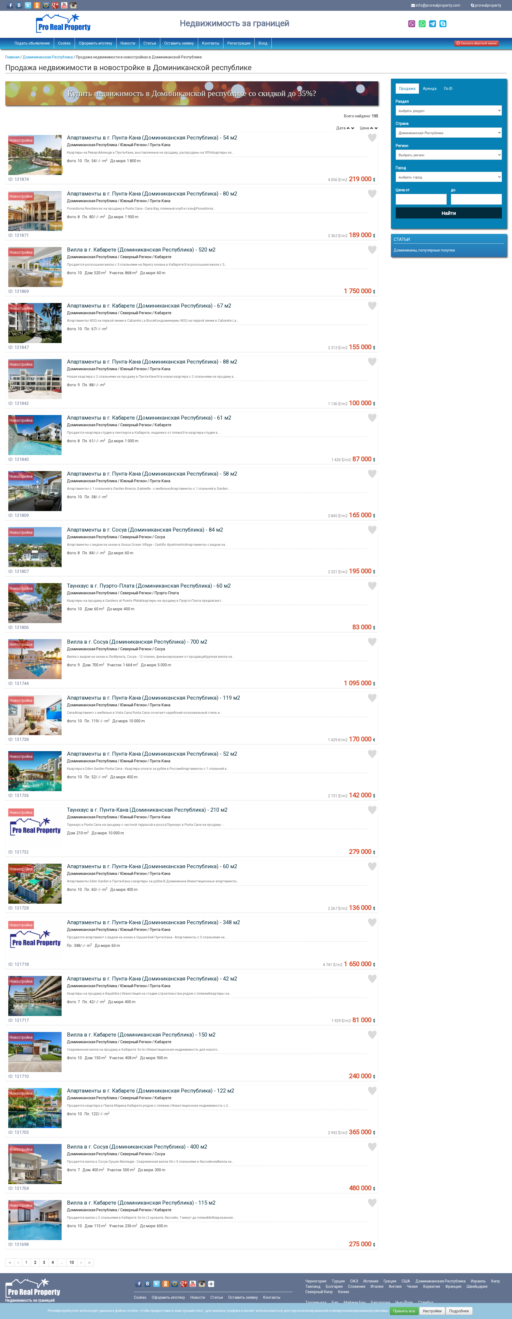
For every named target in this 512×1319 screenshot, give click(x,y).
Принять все (404, 1311)
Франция (453, 1286)
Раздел (402, 101)
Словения (356, 1286)
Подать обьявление (32, 43)
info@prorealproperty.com (438, 5)
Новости (128, 43)
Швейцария (477, 1286)
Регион (402, 146)
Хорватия (431, 1286)
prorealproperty (488, 5)
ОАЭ (354, 1281)
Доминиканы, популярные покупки (424, 250)
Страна (402, 123)
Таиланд (313, 1286)
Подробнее (459, 1311)
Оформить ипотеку (95, 43)
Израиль (478, 1281)
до (453, 190)
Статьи (149, 43)
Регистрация (238, 43)
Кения (343, 1292)
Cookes (64, 43)
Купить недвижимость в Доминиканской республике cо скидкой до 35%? (191, 93)
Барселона (380, 1302)
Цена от (403, 190)
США (406, 1281)
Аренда (430, 88)
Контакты (210, 43)
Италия (377, 1286)
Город (401, 168)
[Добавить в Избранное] (372, 138)
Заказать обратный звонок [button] (478, 43)
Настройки (432, 1311)
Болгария (334, 1286)
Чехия (412, 1286)
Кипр (495, 1281)
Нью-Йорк (404, 1302)
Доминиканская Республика (48, 57)
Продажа (407, 88)
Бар (335, 1302)
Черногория (315, 1281)
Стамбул (425, 1302)
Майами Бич (355, 1302)
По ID (448, 88)
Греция (390, 1281)
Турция (338, 1281)
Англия (395, 1286)
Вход (263, 43)
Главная (12, 57)
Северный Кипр (319, 1292)
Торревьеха (315, 1302)
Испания (370, 1281)
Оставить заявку (179, 43)
